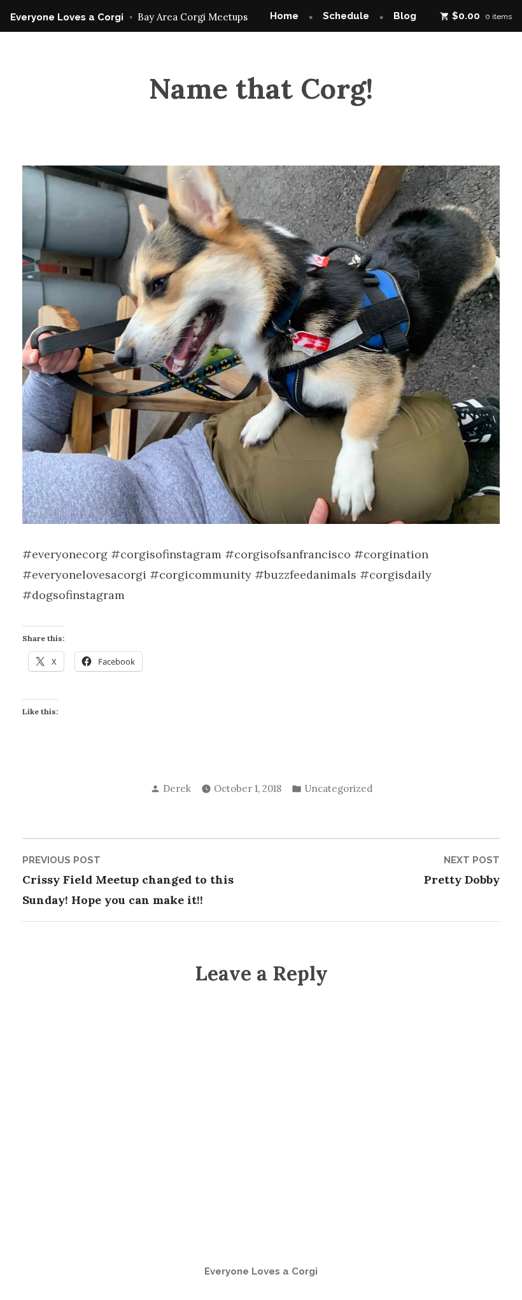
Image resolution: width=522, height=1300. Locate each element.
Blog (404, 16)
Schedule (346, 16)
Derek (177, 788)
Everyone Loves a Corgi (66, 17)
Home (284, 16)
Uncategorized (338, 788)
